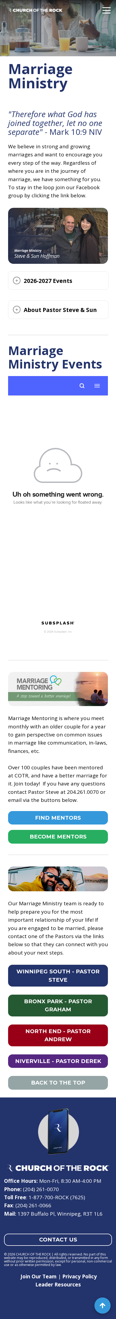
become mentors (58, 836)
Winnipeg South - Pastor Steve (58, 975)
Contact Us (58, 1239)
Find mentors (58, 818)
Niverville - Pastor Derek (58, 1061)
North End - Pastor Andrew (58, 1035)
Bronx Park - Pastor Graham (58, 1005)
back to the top (58, 1082)
